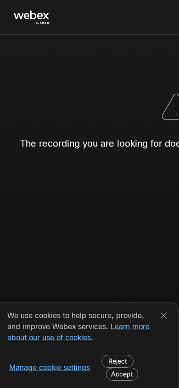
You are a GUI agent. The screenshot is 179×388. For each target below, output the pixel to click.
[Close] (164, 316)
